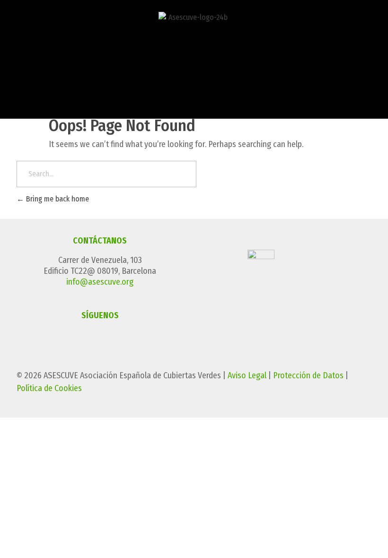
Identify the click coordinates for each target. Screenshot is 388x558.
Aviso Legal (247, 375)
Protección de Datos (308, 375)
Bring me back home (56, 198)
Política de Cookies (49, 388)
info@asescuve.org (99, 282)
